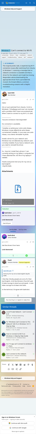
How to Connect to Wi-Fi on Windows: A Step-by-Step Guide (17, 335)
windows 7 (30, 57)
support (4, 57)
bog (7, 348)
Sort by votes (23, 229)
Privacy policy (17, 386)
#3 (33, 267)
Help (23, 386)
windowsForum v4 (13, 384)
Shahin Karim (10, 356)
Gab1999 (5, 53)
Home (29, 386)
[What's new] (30, 3)
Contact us (26, 384)
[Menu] (2, 3)
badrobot (8, 213)
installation (23, 55)
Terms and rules (6, 386)
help (17, 55)
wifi (25, 57)
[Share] (27, 99)
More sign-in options (18, 431)
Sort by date (13, 229)
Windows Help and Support (16, 348)
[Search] (34, 3)
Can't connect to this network (16, 354)
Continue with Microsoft (19, 423)
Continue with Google (19, 428)
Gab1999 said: (7, 271)
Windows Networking (18, 316)
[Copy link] (30, 99)
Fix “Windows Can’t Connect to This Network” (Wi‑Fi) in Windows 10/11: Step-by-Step (18, 324)
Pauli (10, 260)
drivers (12, 55)
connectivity (5, 55)
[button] (20, 384)
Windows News (21, 338)
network (30, 55)
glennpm (8, 316)
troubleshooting (12, 57)
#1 (33, 99)
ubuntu (20, 57)
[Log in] (26, 3)
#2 (33, 242)
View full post (7, 223)
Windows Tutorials (22, 328)
